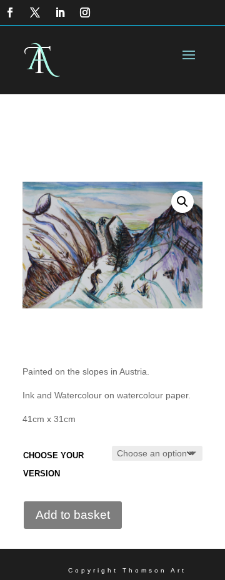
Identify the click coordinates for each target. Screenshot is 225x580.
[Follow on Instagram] (85, 12)
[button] (182, 201)
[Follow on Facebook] (10, 12)
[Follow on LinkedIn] (60, 12)
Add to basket (73, 514)
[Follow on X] (35, 12)
